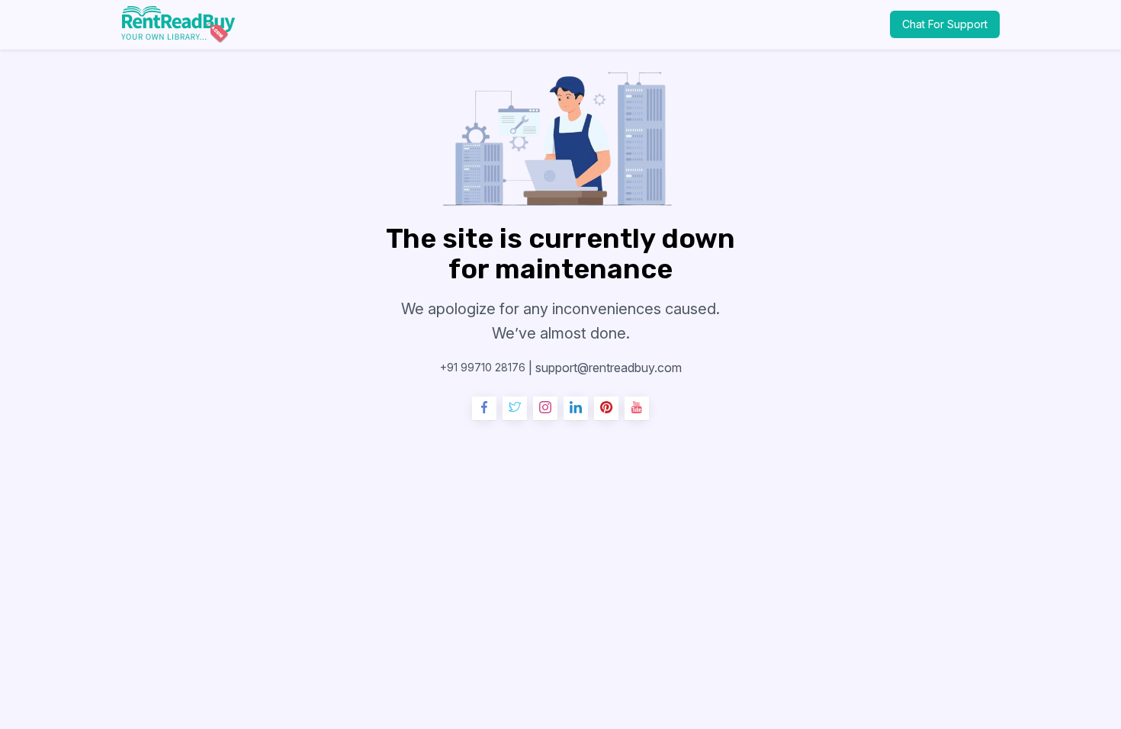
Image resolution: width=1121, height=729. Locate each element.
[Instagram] (545, 409)
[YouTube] (637, 409)
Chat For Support (945, 24)
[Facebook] (484, 409)
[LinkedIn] (576, 409)
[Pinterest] (606, 409)
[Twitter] (515, 409)
